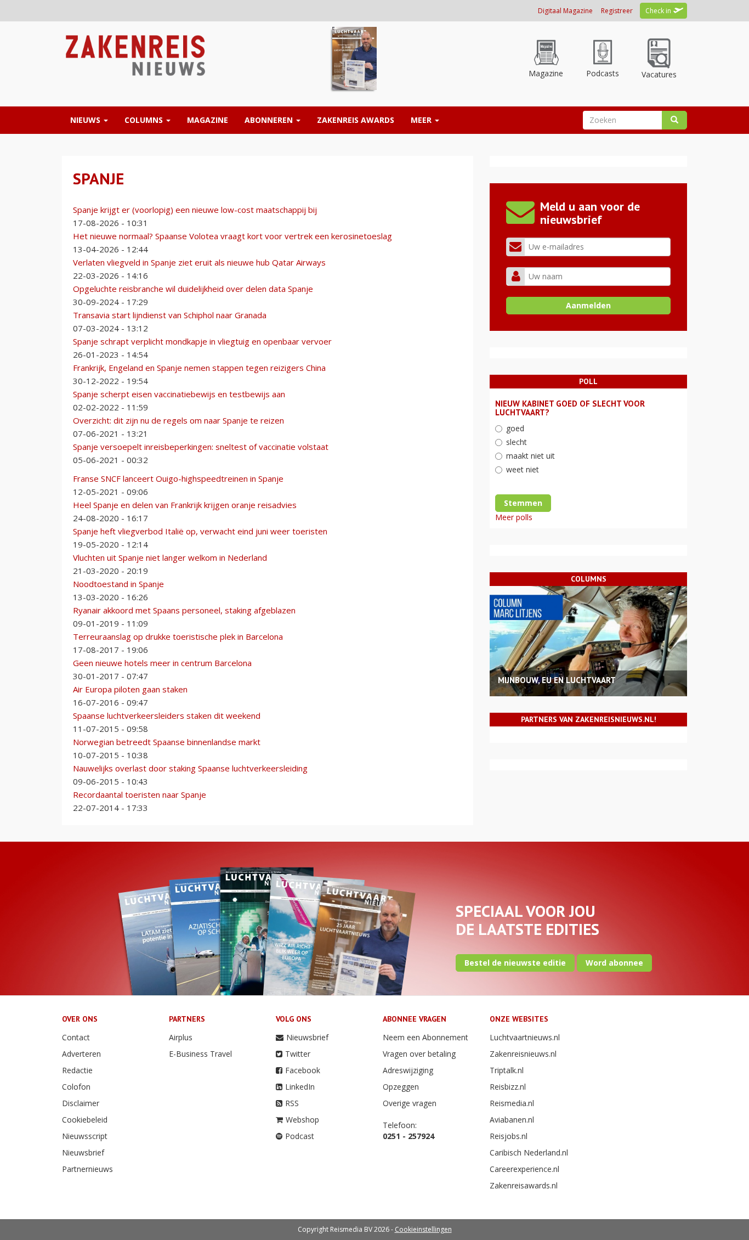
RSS (292, 1103)
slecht (516, 442)
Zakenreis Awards (355, 120)
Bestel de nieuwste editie (515, 962)
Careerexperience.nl (524, 1169)
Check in (658, 10)
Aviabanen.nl (512, 1119)
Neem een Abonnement (425, 1037)
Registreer (617, 10)
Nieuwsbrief (83, 1152)
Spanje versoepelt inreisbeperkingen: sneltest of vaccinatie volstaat (200, 446)
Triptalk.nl (507, 1070)
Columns (144, 120)
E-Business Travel (200, 1054)
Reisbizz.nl (508, 1086)
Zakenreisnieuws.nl (523, 1054)
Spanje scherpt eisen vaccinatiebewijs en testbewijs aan (179, 393)
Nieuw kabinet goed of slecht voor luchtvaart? (570, 408)
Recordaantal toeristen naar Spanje (139, 794)
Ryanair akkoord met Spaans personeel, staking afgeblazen (184, 610)
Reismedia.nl (512, 1103)
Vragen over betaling (419, 1054)
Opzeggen (401, 1086)
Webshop (302, 1119)
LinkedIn (300, 1086)
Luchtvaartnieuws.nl (525, 1037)
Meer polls (513, 517)
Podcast (299, 1136)
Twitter (297, 1054)
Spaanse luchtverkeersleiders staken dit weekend (166, 715)
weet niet (522, 469)
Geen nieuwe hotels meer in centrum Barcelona (162, 662)
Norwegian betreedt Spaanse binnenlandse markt (166, 741)
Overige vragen (409, 1103)
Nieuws (86, 120)
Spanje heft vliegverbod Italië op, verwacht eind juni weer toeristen (200, 531)
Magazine (207, 120)
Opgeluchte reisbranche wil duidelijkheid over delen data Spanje (193, 288)
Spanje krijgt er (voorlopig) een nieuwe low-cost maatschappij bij (195, 209)
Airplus (180, 1037)
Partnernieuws (87, 1169)
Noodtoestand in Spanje (118, 583)
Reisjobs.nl (508, 1136)
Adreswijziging (408, 1070)
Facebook (302, 1070)
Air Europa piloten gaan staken (130, 689)
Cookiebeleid (84, 1119)
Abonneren (270, 120)
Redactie (77, 1070)
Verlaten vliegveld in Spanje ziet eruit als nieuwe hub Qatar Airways (199, 262)
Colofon (76, 1086)
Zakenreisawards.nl (524, 1185)
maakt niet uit (530, 455)
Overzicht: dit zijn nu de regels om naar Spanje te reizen (178, 420)
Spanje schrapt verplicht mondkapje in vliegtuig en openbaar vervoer (202, 341)
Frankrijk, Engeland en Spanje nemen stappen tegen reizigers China (199, 367)
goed (515, 428)
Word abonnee (614, 962)
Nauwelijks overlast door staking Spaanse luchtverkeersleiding (190, 768)
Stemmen (523, 503)
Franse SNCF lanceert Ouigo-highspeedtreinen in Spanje (178, 478)
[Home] (134, 54)
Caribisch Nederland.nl (529, 1152)
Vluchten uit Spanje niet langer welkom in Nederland (170, 557)
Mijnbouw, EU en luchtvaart (557, 680)
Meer (422, 120)
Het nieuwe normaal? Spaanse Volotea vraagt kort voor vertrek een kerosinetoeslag (232, 235)
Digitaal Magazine (565, 10)
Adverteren (81, 1054)
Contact (76, 1037)
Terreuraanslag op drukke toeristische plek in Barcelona (178, 636)
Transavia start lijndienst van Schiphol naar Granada (169, 314)
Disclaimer (80, 1103)
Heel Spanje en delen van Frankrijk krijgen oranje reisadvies (185, 504)
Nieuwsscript (84, 1136)
